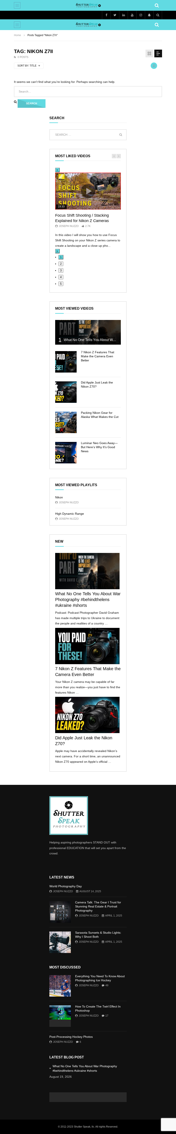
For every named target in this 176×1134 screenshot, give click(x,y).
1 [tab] (61, 257)
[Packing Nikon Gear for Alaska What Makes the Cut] (66, 422)
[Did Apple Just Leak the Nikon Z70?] (66, 392)
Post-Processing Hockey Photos (71, 1036)
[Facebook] (106, 15)
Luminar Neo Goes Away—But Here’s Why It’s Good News (99, 447)
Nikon (59, 497)
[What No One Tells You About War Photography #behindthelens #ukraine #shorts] (88, 332)
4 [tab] (61, 277)
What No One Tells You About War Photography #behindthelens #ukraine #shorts (88, 599)
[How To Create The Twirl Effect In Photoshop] (60, 1016)
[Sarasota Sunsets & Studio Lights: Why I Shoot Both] (60, 942)
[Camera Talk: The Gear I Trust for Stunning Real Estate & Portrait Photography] (60, 912)
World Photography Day (65, 886)
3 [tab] (61, 270)
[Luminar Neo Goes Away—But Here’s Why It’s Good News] (66, 452)
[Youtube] (132, 15)
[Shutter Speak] (88, 5)
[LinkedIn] (123, 15)
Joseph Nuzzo (69, 226)
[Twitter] (115, 15)
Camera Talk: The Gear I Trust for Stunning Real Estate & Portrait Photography (98, 906)
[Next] (57, 251)
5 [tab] (61, 283)
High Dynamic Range (69, 513)
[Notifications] (149, 15)
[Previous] (57, 170)
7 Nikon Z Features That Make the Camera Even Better (97, 356)
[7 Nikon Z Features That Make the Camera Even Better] (66, 362)
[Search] (156, 5)
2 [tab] (61, 263)
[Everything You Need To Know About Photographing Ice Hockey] (60, 986)
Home (17, 35)
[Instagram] (140, 15)
